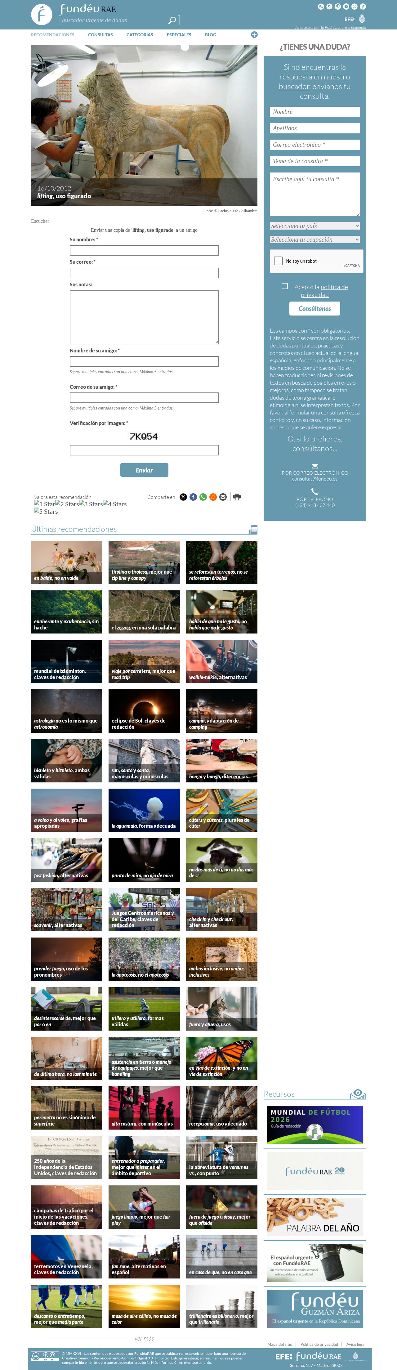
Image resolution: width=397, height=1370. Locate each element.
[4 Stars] (115, 504)
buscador (294, 86)
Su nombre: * (84, 239)
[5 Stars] (46, 511)
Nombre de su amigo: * (95, 350)
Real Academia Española (345, 27)
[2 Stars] (67, 504)
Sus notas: (81, 284)
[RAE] (362, 18)
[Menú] (254, 34)
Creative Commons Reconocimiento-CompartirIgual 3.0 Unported (116, 1358)
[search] (172, 20)
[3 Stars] (91, 504)
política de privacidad (324, 290)
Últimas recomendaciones (74, 529)
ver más (144, 1338)
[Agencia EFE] (349, 19)
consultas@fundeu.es (314, 479)
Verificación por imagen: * (99, 423)
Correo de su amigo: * (93, 387)
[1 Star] (44, 504)
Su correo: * (83, 262)
